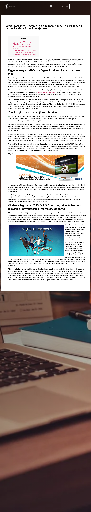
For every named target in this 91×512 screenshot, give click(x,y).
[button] (50, 6)
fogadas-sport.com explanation (46, 92)
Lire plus (3, 1)
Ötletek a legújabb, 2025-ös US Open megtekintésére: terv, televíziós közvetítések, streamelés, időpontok (24, 53)
